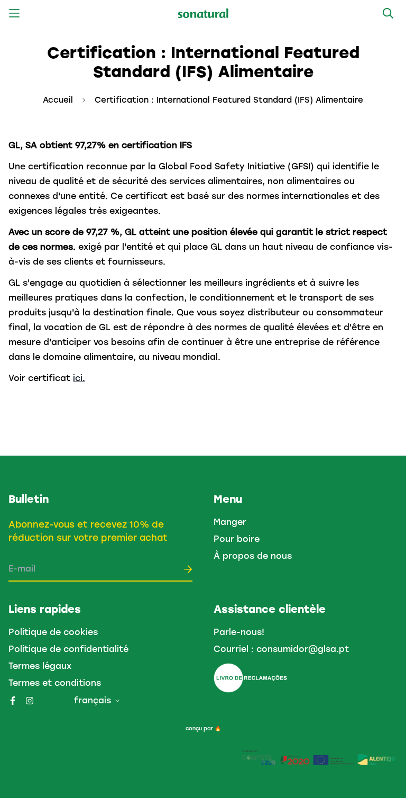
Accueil (58, 100)
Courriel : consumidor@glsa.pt (281, 649)
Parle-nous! (239, 632)
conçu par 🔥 (203, 728)
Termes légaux (39, 666)
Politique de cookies (53, 632)
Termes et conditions (54, 683)
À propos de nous (253, 556)
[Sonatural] (203, 13)
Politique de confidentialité (68, 649)
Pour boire (237, 539)
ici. (79, 378)
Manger (230, 522)
